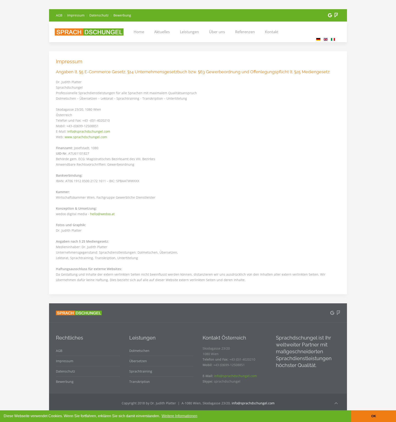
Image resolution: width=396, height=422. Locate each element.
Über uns (217, 31)
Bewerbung (122, 15)
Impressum (76, 15)
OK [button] (373, 416)
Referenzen (245, 31)
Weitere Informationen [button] (179, 416)
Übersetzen (138, 361)
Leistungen (189, 31)
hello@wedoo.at (102, 214)
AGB (59, 15)
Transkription (139, 381)
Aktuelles (162, 31)
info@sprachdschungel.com (88, 131)
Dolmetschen (139, 350)
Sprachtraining (140, 371)
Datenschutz (99, 15)
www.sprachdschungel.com (86, 137)
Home (139, 31)
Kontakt (271, 31)
